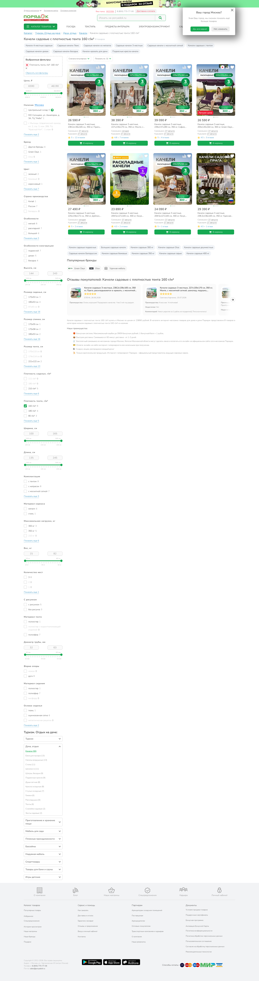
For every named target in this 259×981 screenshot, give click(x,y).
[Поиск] (160, 18)
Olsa (97, 268)
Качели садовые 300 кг (142, 247)
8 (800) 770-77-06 (125, 11)
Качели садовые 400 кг (198, 253)
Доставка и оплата (146, 11)
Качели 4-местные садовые (39, 45)
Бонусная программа (194, 920)
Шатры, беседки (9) (34, 773)
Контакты (82, 936)
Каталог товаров (32, 905)
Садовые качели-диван (37, 51)
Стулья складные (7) (34, 791)
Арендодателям (138, 921)
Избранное (28, 916)
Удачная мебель (117, 268)
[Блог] (75, 890)
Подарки (27, 942)
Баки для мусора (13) (35, 755)
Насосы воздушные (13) (36, 760)
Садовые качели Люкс (68, 45)
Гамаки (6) (29, 795)
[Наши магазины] (111, 890)
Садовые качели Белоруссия (83, 253)
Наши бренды (29, 936)
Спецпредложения (31, 921)
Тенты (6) (29, 804)
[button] (40, 27)
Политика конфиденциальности (199, 931)
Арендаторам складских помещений (147, 910)
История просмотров (32, 927)
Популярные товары (32, 910)
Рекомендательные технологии (199, 952)
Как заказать (83, 910)
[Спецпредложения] (147, 890)
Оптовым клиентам (68, 10)
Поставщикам (137, 915)
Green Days (79, 268)
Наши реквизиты (139, 942)
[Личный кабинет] (219, 890)
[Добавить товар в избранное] (103, 67)
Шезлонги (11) (32, 769)
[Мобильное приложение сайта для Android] (92, 962)
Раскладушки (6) (32, 800)
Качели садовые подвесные (82, 247)
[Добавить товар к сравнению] (98, 67)
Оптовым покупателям (141, 926)
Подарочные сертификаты (197, 915)
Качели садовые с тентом (200, 45)
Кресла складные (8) (34, 786)
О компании (137, 936)
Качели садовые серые (170, 253)
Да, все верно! (200, 29)
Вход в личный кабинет (87, 931)
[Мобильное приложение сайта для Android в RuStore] (131, 962)
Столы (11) (30, 764)
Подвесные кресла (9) (35, 777)
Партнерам (137, 905)
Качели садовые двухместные (198, 247)
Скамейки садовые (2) (35, 808)
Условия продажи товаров (197, 910)
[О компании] (39, 890)
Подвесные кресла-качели (125, 51)
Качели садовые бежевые (114, 253)
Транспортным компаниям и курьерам (148, 931)
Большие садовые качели (113, 247)
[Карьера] (183, 889)
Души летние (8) (32, 782)
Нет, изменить (220, 29)
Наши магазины (30, 931)
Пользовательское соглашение (198, 941)
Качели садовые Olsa (168, 247)
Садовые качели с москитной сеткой (165, 45)
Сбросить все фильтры (37, 73)
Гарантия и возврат (85, 921)
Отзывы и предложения (88, 926)
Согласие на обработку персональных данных (205, 946)
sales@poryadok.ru (37, 968)
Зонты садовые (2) (33, 813)
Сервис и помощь (86, 905)
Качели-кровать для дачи (95, 51)
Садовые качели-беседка (65, 51)
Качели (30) (30, 751)
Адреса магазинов (31, 10)
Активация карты (51, 10)
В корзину (88, 143)
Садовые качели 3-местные (129, 45)
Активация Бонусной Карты (197, 926)
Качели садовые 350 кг (143, 253)
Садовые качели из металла (97, 45)
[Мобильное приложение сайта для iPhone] (112, 962)
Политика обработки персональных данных (204, 936)
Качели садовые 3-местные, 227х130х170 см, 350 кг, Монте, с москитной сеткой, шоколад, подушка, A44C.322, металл (186, 289)
